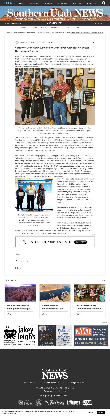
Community (54, 28)
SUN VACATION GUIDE (13, 23)
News (43, 28)
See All (103, 280)
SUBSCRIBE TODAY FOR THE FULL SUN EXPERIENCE (86, 33)
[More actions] (93, 42)
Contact (67, 395)
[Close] (107, 412)
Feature (34, 28)
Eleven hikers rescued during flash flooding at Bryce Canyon (19, 307)
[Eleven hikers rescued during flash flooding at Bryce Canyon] (20, 293)
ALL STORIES (9, 28)
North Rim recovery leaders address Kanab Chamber (89, 307)
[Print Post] (27, 261)
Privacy (49, 395)
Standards (58, 395)
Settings (90, 412)
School (66, 28)
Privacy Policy (13, 413)
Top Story (22, 28)
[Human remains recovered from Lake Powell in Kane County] (55, 293)
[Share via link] (22, 261)
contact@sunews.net (76, 383)
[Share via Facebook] (16, 261)
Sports (76, 28)
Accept (100, 412)
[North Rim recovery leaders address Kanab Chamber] (89, 293)
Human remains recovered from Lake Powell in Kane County (53, 307)
